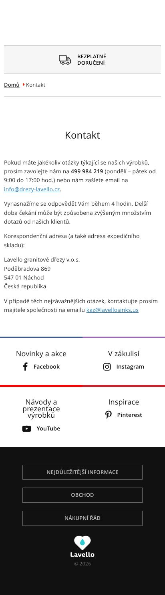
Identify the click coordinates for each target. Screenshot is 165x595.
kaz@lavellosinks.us (113, 310)
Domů (12, 84)
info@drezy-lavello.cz (32, 189)
